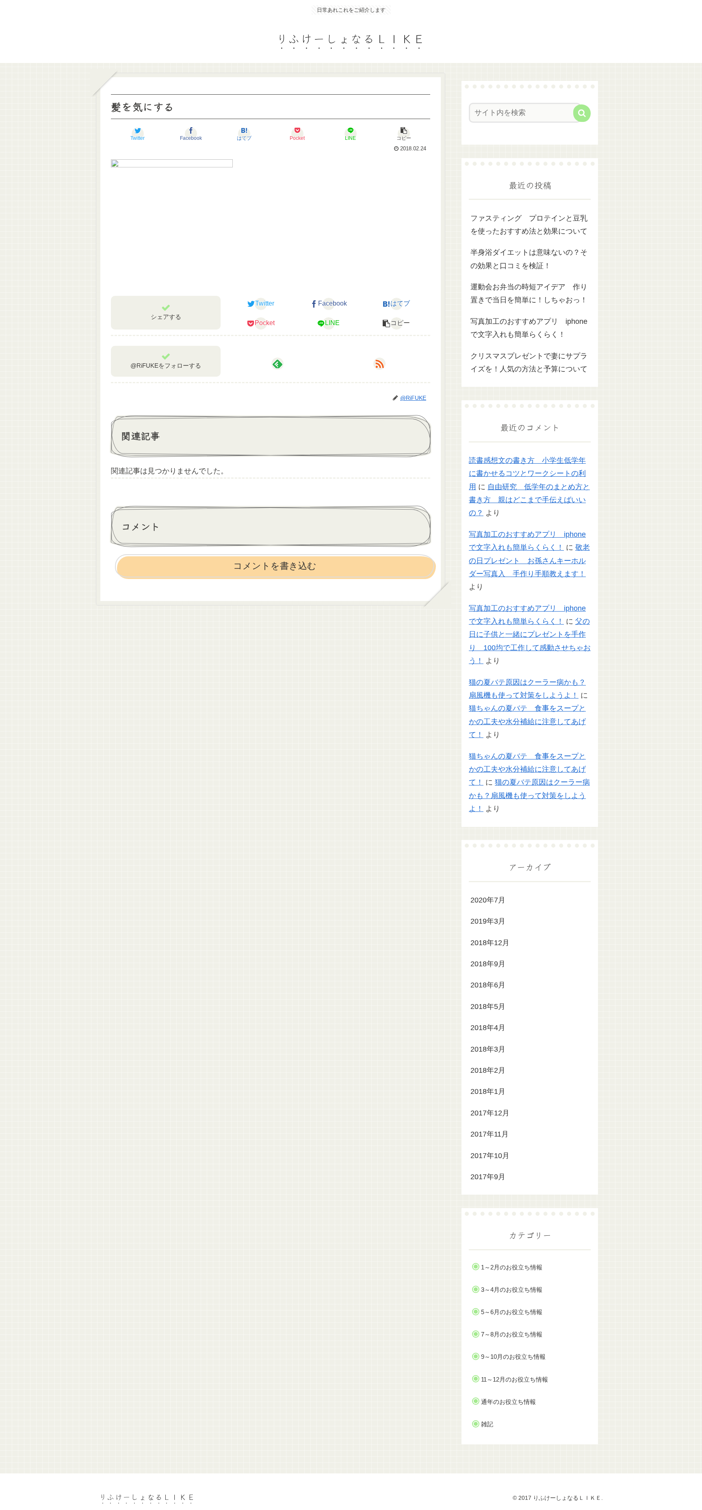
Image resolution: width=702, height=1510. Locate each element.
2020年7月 (487, 900)
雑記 (487, 1424)
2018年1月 (487, 1091)
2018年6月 (487, 985)
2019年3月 (487, 921)
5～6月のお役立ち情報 (511, 1311)
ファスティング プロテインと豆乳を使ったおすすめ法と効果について (528, 224)
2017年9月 (487, 1177)
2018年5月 (487, 1006)
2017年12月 (489, 1113)
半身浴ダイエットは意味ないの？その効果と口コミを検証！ (528, 258)
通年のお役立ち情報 (508, 1401)
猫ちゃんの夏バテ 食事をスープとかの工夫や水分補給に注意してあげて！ (527, 721)
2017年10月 (489, 1156)
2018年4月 (487, 1028)
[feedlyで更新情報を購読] (277, 364)
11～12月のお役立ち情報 (514, 1379)
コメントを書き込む (274, 566)
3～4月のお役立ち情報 (511, 1289)
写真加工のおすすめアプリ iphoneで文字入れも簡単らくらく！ (528, 327)
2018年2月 (487, 1070)
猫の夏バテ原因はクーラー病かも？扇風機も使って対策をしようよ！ (529, 795)
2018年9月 (487, 964)
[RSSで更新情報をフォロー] (379, 364)
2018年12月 (489, 943)
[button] (582, 113)
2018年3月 (487, 1049)
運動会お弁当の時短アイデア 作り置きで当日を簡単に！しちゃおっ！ (528, 293)
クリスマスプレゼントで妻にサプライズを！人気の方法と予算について (528, 362)
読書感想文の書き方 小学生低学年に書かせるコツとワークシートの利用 (527, 473)
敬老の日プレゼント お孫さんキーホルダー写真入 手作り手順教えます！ (529, 560)
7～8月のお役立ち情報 (511, 1334)
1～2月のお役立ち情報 (511, 1267)
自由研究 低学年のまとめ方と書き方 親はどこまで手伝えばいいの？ (529, 500)
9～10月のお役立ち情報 (513, 1356)
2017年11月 (489, 1134)
